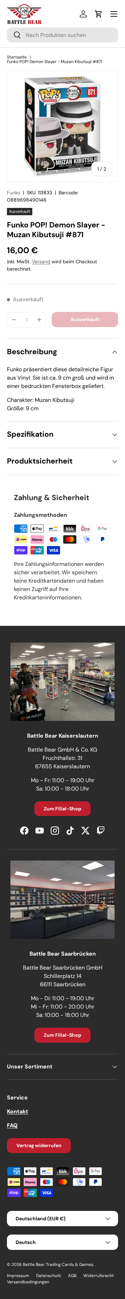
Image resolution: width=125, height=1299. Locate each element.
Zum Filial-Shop (62, 809)
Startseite (17, 57)
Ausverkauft (85, 319)
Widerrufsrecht (98, 1275)
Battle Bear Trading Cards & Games (58, 1264)
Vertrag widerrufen (38, 1145)
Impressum (18, 1275)
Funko (13, 192)
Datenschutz (48, 1275)
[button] (98, 14)
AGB (72, 1275)
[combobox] (62, 35)
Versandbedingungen (28, 1282)
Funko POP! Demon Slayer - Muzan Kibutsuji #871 (54, 62)
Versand (41, 261)
